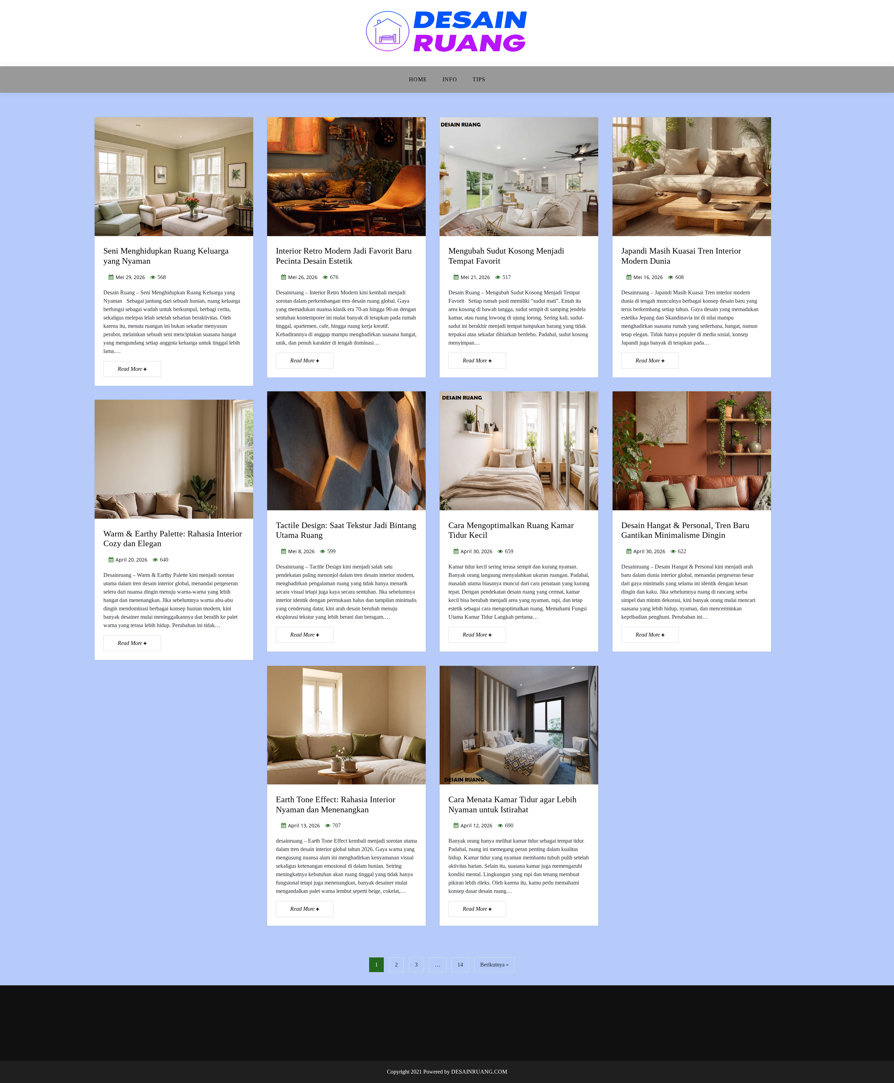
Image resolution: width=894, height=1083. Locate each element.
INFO (449, 79)
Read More (131, 369)
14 (460, 965)
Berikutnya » (494, 965)
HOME (418, 79)
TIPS (478, 79)
